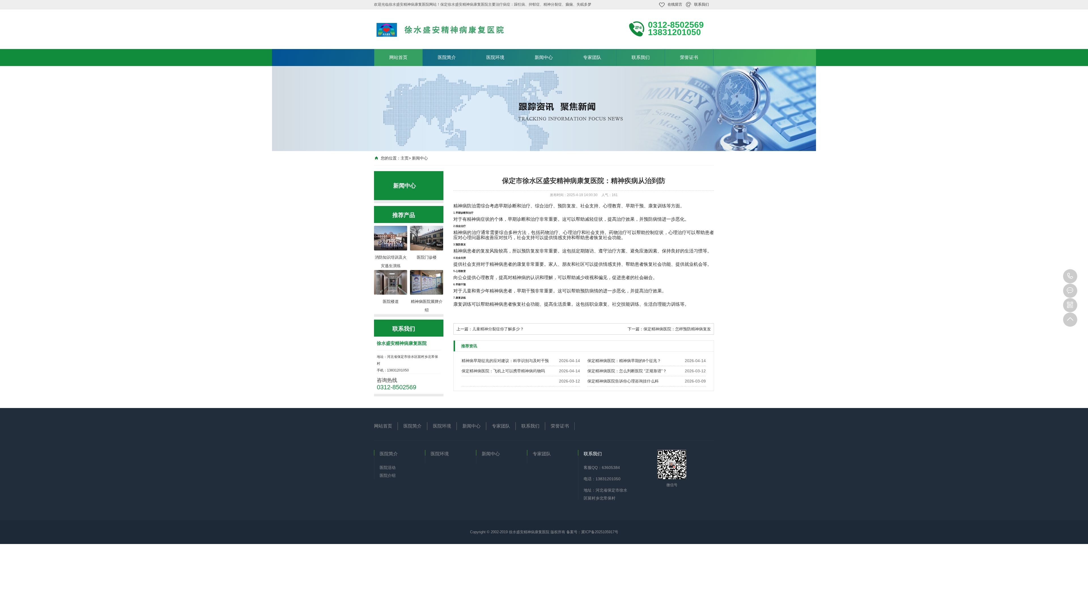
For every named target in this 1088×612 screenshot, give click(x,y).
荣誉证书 (689, 57)
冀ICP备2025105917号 (599, 532)
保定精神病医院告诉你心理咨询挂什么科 (623, 381)
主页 (405, 158)
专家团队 (592, 57)
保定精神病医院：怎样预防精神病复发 (677, 329)
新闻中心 (544, 57)
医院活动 (388, 467)
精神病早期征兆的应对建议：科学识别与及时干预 (505, 360)
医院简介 (447, 57)
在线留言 (675, 4)
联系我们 (701, 4)
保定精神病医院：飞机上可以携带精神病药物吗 (503, 371)
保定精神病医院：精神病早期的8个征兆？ (624, 360)
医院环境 (495, 57)
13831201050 (1070, 276)
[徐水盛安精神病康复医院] (450, 28)
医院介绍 (388, 475)
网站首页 (398, 57)
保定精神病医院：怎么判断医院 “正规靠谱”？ (627, 371)
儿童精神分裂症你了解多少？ (498, 329)
